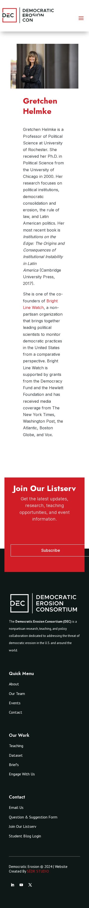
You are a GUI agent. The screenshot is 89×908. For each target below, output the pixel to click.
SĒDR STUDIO (38, 871)
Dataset (16, 755)
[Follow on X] (30, 884)
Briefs (14, 764)
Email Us (16, 807)
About (14, 683)
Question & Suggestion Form (33, 817)
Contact (15, 712)
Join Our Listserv (22, 826)
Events (15, 702)
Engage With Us (22, 773)
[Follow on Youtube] (21, 884)
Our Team (17, 693)
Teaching (16, 745)
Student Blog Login (25, 835)
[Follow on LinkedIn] (12, 884)
